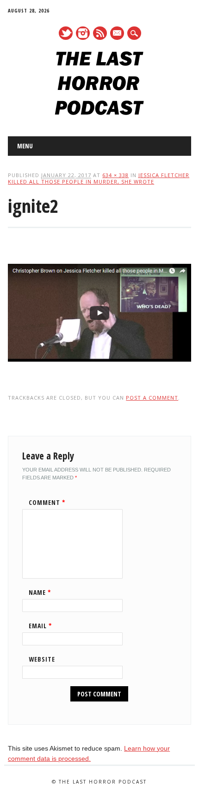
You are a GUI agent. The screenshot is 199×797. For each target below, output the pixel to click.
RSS (100, 33)
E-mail (117, 34)
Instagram (83, 33)
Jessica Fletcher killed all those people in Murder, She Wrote (98, 178)
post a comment (152, 397)
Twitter (66, 33)
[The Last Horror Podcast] (99, 112)
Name (40, 592)
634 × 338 (115, 175)
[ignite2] (99, 370)
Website (42, 659)
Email (40, 625)
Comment (47, 502)
